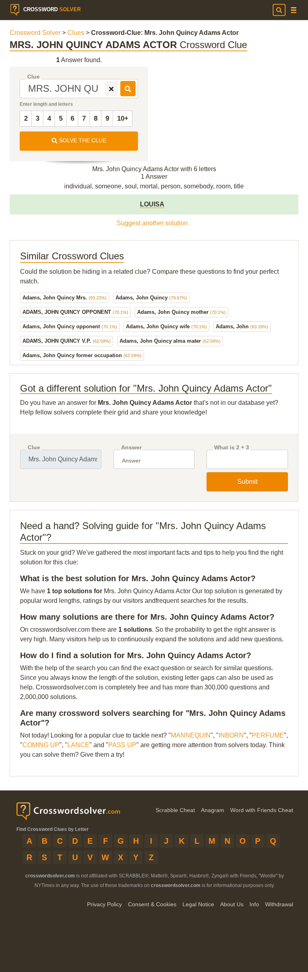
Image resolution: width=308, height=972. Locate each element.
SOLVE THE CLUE (81, 140)
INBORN (231, 735)
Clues (75, 32)
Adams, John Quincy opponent (69, 326)
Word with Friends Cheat (261, 810)
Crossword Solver (35, 32)
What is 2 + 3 (231, 447)
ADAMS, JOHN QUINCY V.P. (66, 341)
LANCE (78, 745)
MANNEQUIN (191, 735)
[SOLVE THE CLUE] (128, 88)
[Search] (279, 10)
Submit (247, 481)
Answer (131, 447)
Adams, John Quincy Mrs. (64, 298)
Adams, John (242, 326)
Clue (33, 76)
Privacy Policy (104, 904)
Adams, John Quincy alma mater (170, 341)
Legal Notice (198, 904)
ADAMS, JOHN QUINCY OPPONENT (75, 312)
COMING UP (40, 745)
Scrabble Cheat (175, 810)
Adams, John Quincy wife (166, 326)
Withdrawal (279, 904)
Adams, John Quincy (151, 298)
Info (254, 904)
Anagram (212, 810)
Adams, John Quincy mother (181, 312)
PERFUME (268, 735)
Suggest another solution (152, 223)
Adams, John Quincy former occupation (82, 355)
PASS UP (122, 745)
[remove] (111, 88)
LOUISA (152, 204)
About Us (231, 904)
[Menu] (294, 10)
